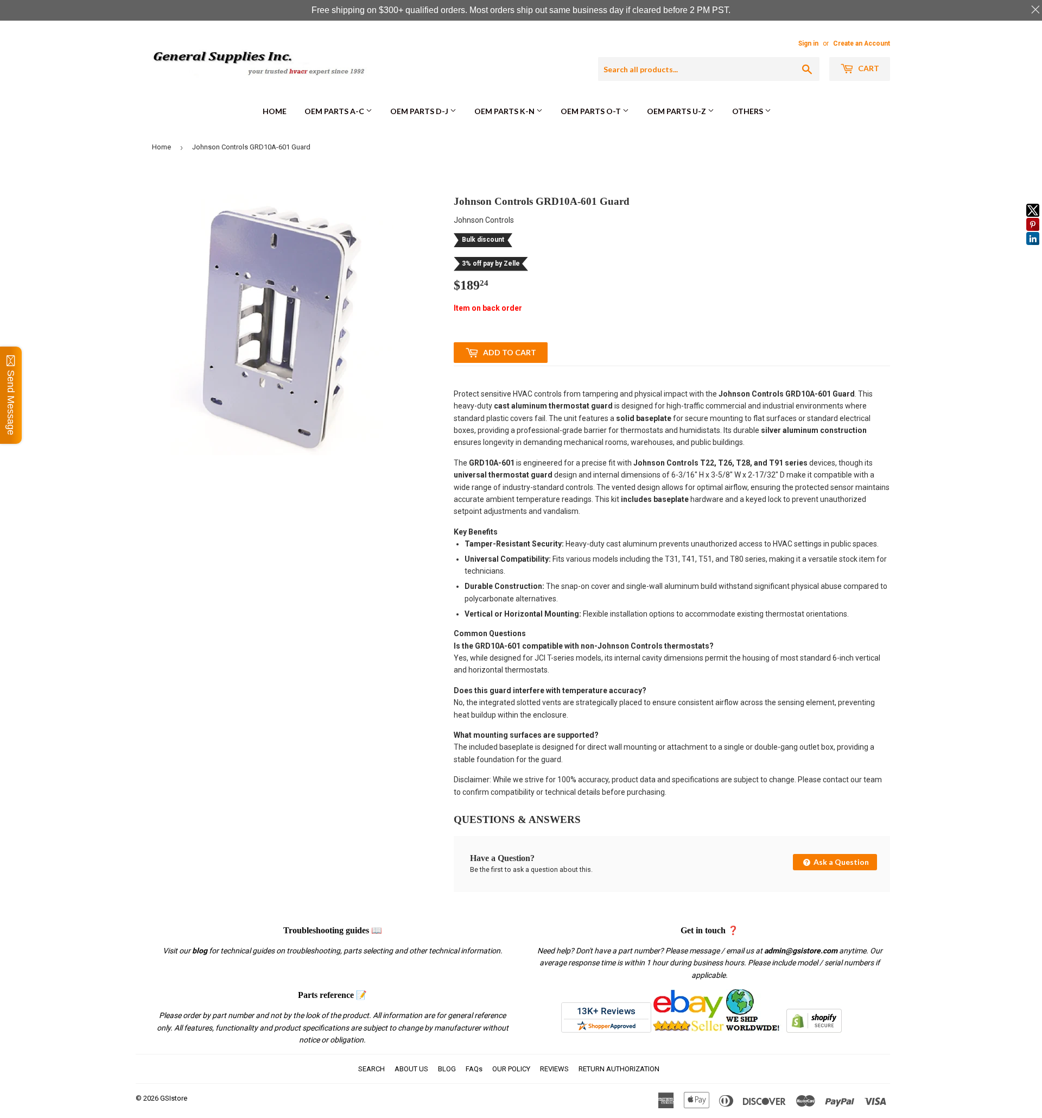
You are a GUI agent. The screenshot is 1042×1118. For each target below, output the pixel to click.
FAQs (474, 1069)
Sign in (808, 43)
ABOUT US (411, 1069)
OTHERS (748, 111)
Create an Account (861, 43)
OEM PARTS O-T (591, 111)
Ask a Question (840, 861)
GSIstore (173, 1098)
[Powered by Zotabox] (1032, 250)
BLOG (447, 1069)
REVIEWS (554, 1069)
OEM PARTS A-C (335, 111)
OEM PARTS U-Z (677, 111)
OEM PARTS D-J (420, 111)
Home (275, 111)
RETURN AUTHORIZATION (619, 1069)
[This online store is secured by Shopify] (814, 1030)
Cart (867, 68)
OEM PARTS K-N (505, 111)
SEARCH (371, 1069)
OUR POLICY (511, 1069)
